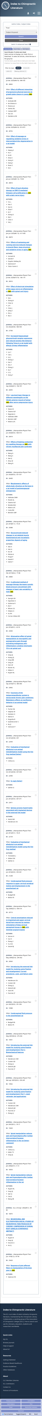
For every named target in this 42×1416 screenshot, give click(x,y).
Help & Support (8, 1346)
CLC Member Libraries (11, 1380)
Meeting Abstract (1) (20, 71)
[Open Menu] (39, 13)
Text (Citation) (8, 1414)
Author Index (16, 24)
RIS (30, 1414)
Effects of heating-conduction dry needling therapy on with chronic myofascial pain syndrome (19, 444)
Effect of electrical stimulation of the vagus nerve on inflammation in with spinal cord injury (20, 288)
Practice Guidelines (9, 1366)
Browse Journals (8, 1343)
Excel (36, 1414)
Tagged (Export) (21, 1414)
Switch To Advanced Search (20, 44)
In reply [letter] (16, 781)
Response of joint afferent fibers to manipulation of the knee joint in (19, 1267)
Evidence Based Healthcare (12, 1363)
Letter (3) (9, 71)
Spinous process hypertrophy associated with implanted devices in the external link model (19, 810)
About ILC (6, 1349)
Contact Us (7, 1387)
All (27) (18, 68)
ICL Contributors (8, 1384)
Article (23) (26, 68)
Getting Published (9, 1360)
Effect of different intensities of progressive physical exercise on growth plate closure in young (19, 91)
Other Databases (9, 1370)
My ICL (5, 1339)
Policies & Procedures (10, 1390)
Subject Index (25, 24)
